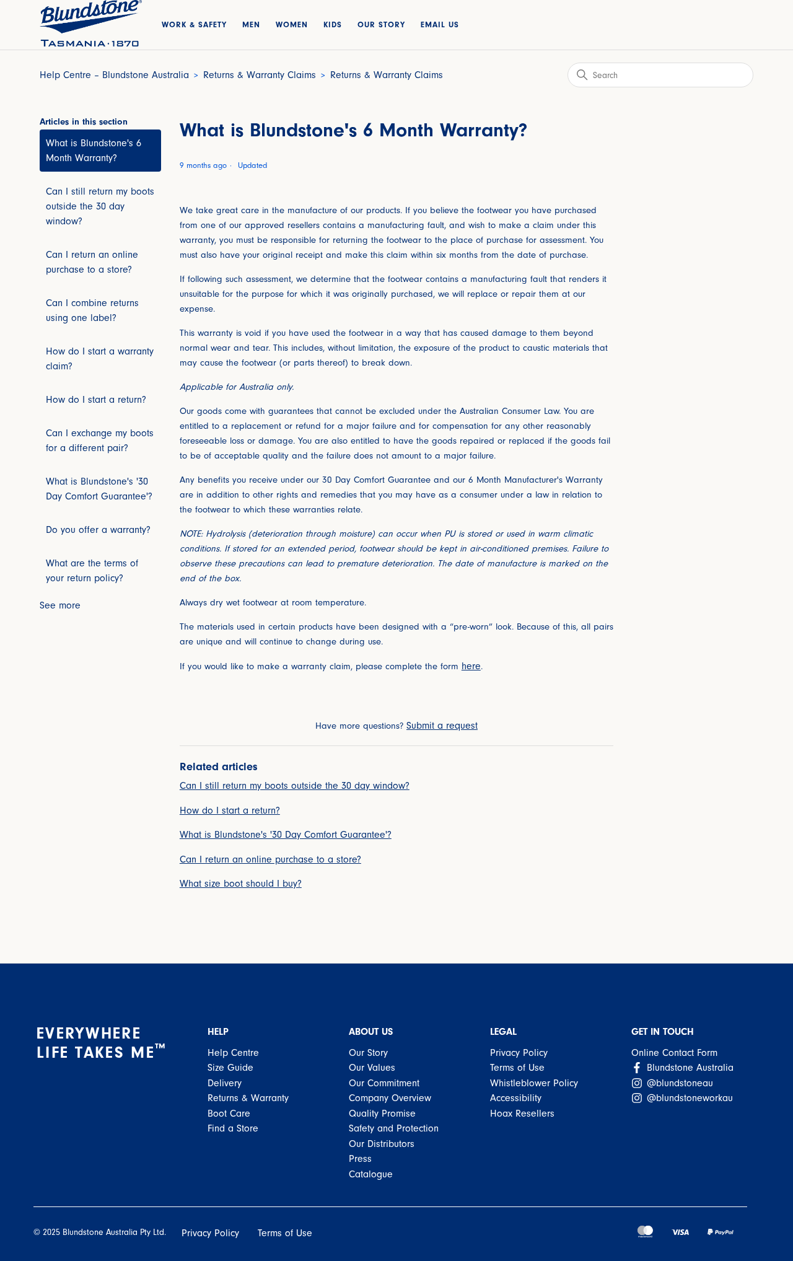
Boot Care (229, 1113)
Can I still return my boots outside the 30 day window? (100, 206)
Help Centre (233, 1052)
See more (60, 605)
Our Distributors (381, 1143)
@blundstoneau (678, 1083)
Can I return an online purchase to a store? (92, 262)
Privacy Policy (519, 1052)
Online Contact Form (674, 1052)
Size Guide (230, 1067)
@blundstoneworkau (688, 1098)
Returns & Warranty (248, 1098)
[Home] (91, 23)
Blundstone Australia (689, 1067)
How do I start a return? (96, 399)
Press (360, 1158)
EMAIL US (440, 24)
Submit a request (442, 725)
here (471, 666)
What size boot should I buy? (241, 883)
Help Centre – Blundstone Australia (114, 75)
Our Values (372, 1067)
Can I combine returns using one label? (92, 310)
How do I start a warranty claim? (100, 359)
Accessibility (515, 1098)
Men (251, 24)
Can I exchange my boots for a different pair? (100, 441)
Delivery (225, 1083)
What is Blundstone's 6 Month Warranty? (93, 151)
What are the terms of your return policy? (92, 571)
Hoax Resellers (522, 1113)
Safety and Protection (394, 1128)
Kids (332, 24)
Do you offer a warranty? (98, 529)
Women (292, 24)
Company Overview (390, 1098)
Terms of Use (517, 1067)
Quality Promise (382, 1113)
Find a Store (233, 1128)
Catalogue (371, 1174)
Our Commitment (384, 1083)
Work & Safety (194, 24)
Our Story (381, 24)
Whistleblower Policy (534, 1083)
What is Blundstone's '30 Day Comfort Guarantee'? (99, 489)
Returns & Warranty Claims (259, 75)
